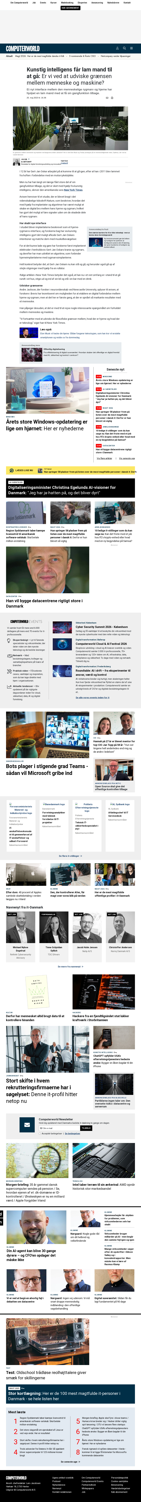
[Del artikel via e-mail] (107, 98)
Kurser (54, 2)
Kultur (9, 1013)
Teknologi (77, 1181)
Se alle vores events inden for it (92, 697)
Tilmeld (86, 1128)
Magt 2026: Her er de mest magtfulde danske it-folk (39, 56)
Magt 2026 (108, 408)
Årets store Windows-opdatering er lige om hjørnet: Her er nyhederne (80, 472)
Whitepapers (88, 1488)
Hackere (77, 1013)
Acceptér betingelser (52, 1133)
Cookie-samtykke (119, 1481)
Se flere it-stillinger (69, 856)
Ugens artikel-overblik (63, 1477)
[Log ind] (117, 48)
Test (8, 1368)
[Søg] (124, 48)
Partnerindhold (89, 1485)
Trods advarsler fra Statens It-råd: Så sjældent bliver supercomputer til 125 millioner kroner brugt (42, 1452)
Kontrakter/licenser (16, 527)
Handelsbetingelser (120, 1488)
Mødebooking (67, 2)
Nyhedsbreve (113, 2)
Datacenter (109, 446)
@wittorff (64, 163)
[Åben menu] (131, 48)
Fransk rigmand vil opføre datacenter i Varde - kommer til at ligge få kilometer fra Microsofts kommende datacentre (104, 1452)
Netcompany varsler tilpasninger (116, 56)
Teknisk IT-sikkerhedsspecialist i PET (86, 825)
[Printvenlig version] (112, 98)
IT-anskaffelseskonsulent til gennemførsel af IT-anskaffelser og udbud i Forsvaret (20, 835)
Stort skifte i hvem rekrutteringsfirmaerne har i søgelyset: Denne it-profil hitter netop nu (42, 1442)
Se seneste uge (69, 1462)
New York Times (73, 190)
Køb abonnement (70, 8)
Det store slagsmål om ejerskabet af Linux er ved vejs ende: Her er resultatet (41, 1432)
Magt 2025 (14, 1388)
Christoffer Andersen (120, 947)
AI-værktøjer (109, 389)
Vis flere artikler (104, 458)
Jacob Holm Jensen (87, 947)
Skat (8, 889)
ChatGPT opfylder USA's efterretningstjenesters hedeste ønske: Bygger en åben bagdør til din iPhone (105, 1431)
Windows (10, 417)
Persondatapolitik (119, 1477)
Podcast (56, 1481)
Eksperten (82, 2)
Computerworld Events (93, 1481)
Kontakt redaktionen (61, 1492)
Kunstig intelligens (103, 1052)
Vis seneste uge (127, 458)
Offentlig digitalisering (54, 349)
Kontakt (127, 2)
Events (43, 2)
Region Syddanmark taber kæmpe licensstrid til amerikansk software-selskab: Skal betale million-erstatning (42, 1421)
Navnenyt (56, 1488)
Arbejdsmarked (111, 427)
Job (34, 2)
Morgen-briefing (14, 1181)
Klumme (54, 889)
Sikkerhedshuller (15, 761)
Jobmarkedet (12, 1076)
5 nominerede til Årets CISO (82, 56)
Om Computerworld (19, 2)
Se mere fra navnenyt (69, 966)
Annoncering (97, 2)
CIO (94, 738)
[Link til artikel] (47, 390)
